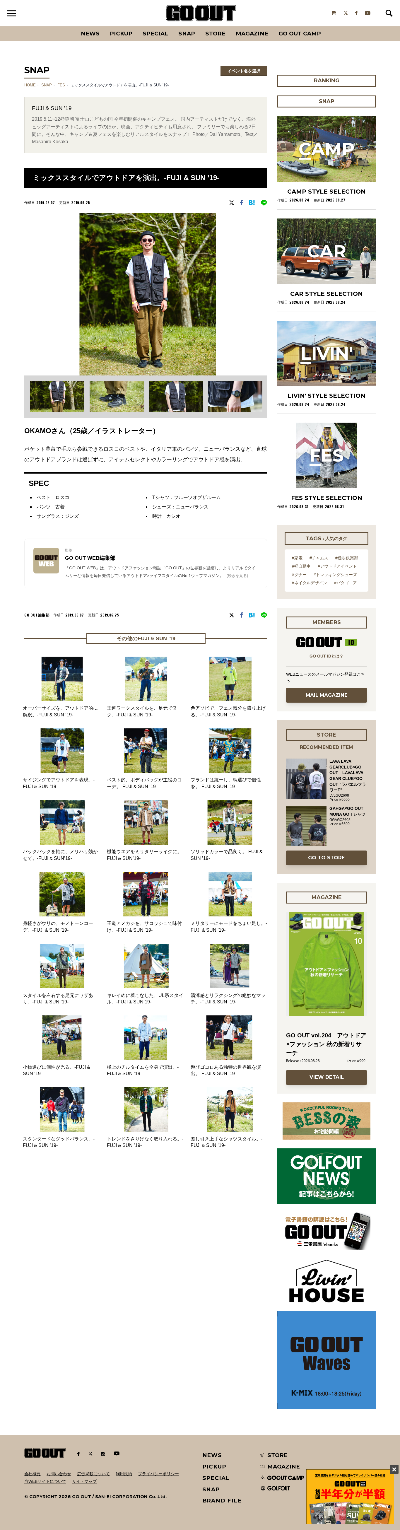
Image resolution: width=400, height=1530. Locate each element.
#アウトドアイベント (337, 566)
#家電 (297, 558)
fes (61, 85)
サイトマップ (84, 1481)
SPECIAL (155, 33)
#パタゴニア (345, 582)
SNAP (186, 33)
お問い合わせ (59, 1473)
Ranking (326, 26)
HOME (30, 85)
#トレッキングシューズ (335, 574)
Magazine (252, 33)
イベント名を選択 (244, 71)
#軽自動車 (301, 566)
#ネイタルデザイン (309, 582)
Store (215, 33)
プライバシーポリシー (158, 1473)
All (68, 26)
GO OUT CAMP (299, 33)
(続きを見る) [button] (237, 575)
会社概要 (32, 1473)
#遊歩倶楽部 (346, 558)
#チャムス (319, 558)
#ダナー (299, 574)
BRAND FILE (222, 1500)
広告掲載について (93, 1473)
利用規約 (124, 1473)
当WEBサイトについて (45, 1481)
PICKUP (121, 33)
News (90, 33)
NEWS (212, 1455)
